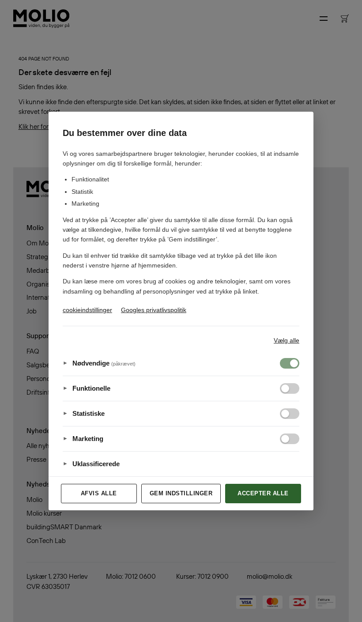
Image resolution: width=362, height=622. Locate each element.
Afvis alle (99, 493)
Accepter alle (263, 493)
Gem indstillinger (181, 493)
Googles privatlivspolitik (153, 309)
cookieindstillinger (87, 309)
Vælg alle (286, 340)
